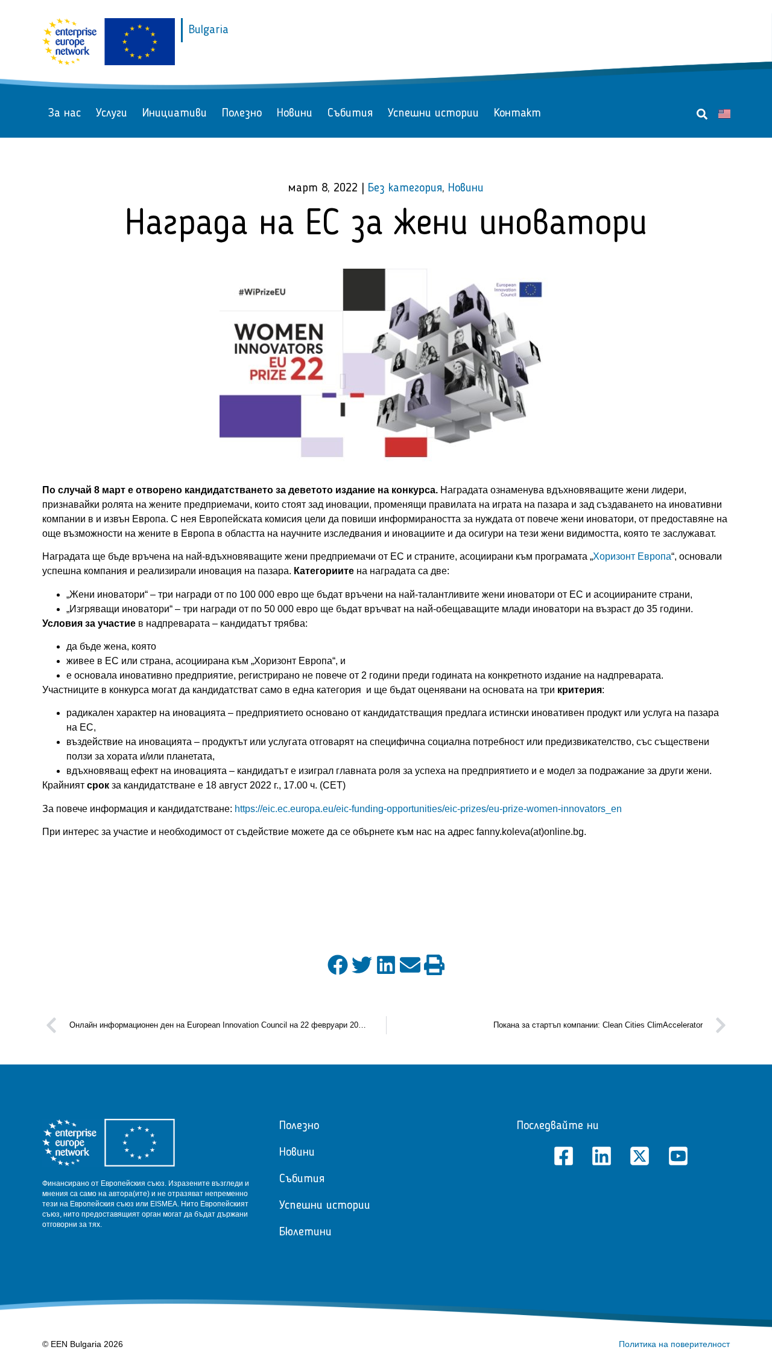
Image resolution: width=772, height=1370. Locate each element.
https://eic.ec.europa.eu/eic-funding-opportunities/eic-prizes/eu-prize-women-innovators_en (428, 809)
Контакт (517, 113)
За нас (64, 113)
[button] (702, 114)
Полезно (242, 113)
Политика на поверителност (674, 1344)
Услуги (111, 113)
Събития (350, 113)
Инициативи (174, 113)
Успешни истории (433, 113)
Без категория (405, 188)
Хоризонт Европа (632, 556)
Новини (294, 113)
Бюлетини (305, 1232)
